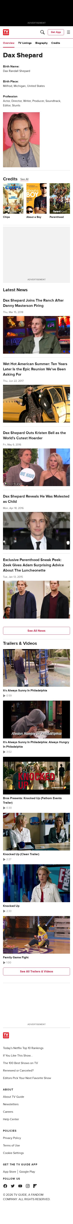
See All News (36, 631)
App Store (9, 1172)
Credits (55, 43)
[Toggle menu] (68, 32)
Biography (41, 43)
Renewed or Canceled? (18, 1070)
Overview (8, 43)
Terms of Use (11, 1145)
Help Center (11, 1119)
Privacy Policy (12, 1138)
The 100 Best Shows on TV (20, 1063)
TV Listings (25, 43)
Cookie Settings (13, 1153)
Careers (8, 1112)
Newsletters (11, 1104)
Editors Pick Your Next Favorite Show (27, 1078)
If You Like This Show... (18, 1055)
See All (24, 179)
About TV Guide (13, 1097)
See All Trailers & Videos (36, 971)
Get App (56, 32)
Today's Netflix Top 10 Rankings (23, 1048)
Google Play (27, 1172)
